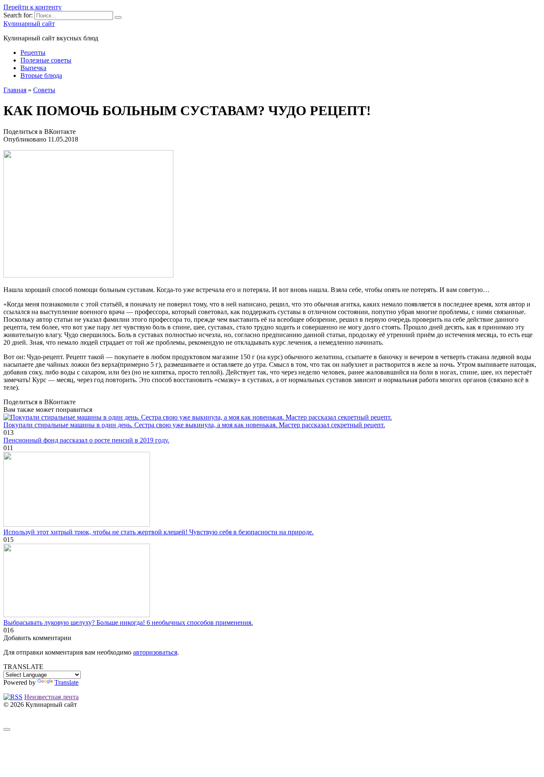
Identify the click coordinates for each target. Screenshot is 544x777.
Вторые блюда (41, 75)
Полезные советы (45, 60)
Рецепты (32, 52)
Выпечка (33, 67)
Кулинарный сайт (29, 23)
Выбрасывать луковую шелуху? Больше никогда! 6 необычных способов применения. (128, 622)
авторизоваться (155, 652)
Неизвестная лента (51, 696)
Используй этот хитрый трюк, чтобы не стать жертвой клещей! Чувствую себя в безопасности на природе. (158, 532)
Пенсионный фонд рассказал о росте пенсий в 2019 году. (86, 440)
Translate (66, 682)
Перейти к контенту (32, 7)
